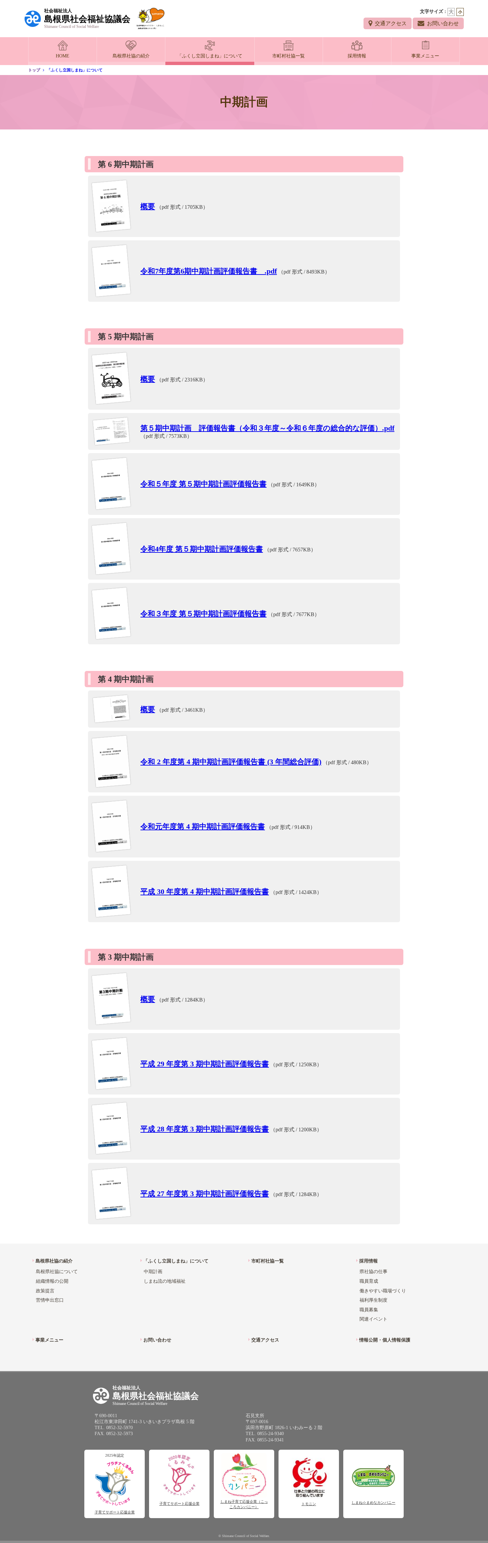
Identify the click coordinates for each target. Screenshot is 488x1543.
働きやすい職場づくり (383, 1290)
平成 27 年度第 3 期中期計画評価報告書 (204, 1193)
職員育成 (369, 1281)
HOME (62, 55)
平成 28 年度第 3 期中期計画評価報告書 (204, 1129)
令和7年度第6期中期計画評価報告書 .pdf (208, 271)
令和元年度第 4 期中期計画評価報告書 (202, 826)
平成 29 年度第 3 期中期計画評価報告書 (204, 1064)
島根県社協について (57, 1271)
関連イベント (373, 1319)
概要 (147, 206)
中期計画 (153, 1271)
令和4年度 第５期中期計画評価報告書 (201, 549)
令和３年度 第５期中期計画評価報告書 (203, 613)
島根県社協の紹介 (131, 55)
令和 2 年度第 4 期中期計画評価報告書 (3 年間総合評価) (230, 762)
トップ (34, 70)
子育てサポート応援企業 (115, 1512)
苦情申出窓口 (50, 1300)
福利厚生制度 (373, 1300)
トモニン (308, 1504)
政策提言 (45, 1290)
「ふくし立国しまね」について (209, 55)
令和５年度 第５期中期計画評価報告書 (203, 484)
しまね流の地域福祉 (165, 1281)
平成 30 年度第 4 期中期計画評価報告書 (204, 891)
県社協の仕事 (373, 1271)
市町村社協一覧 (288, 55)
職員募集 (369, 1309)
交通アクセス (391, 23)
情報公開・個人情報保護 (384, 1340)
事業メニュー (425, 55)
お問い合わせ (443, 23)
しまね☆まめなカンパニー (373, 1502)
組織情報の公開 (52, 1281)
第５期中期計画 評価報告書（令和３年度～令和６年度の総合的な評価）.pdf (267, 428)
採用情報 (357, 55)
